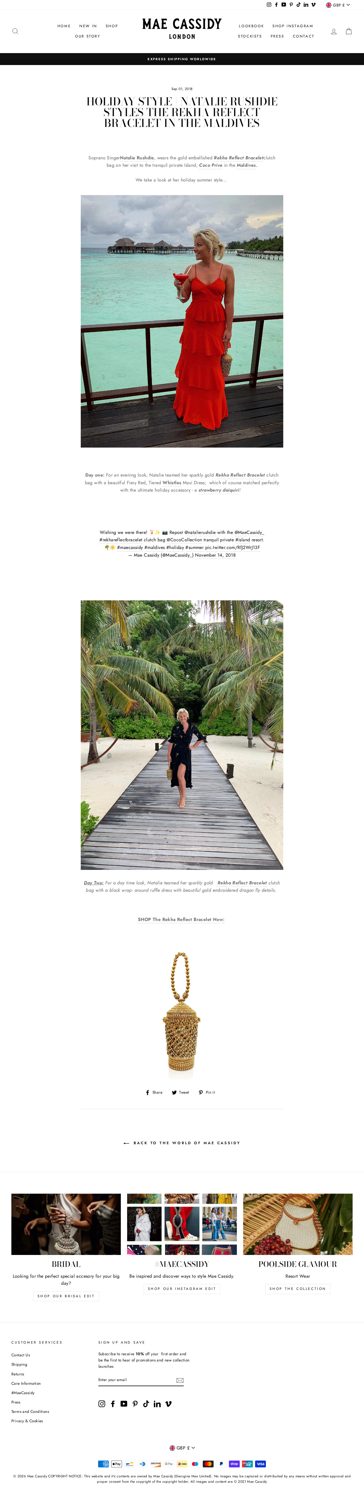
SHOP (112, 26)
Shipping (19, 1364)
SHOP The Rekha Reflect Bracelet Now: (181, 919)
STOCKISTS (250, 36)
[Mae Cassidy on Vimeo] (168, 1403)
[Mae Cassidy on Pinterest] (135, 1403)
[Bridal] (66, 1224)
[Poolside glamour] (298, 1224)
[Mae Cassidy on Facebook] (112, 1403)
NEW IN (88, 26)
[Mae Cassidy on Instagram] (101, 1403)
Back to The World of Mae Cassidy (186, 1143)
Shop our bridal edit (66, 1296)
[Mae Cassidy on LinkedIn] (157, 1403)
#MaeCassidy (22, 1393)
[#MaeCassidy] (182, 1224)
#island (242, 539)
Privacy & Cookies (27, 1421)
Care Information (26, 1383)
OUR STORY (87, 36)
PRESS (277, 36)
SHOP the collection (298, 1288)
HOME (64, 26)
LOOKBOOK (251, 26)
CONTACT (304, 36)
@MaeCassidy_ (249, 532)
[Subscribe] (180, 1380)
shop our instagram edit (182, 1288)
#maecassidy (130, 547)
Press (15, 1402)
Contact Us (20, 1355)
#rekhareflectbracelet (121, 539)
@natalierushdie (200, 532)
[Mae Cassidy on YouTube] (124, 1403)
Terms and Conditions (30, 1411)
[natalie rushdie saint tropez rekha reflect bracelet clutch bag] (217, 883)
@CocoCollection (184, 539)
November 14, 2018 (215, 555)
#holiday (175, 547)
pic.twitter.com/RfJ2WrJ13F (232, 547)
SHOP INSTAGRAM (292, 26)
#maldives (154, 547)
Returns (17, 1374)
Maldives (246, 165)
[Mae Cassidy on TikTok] (146, 1403)
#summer (194, 547)
